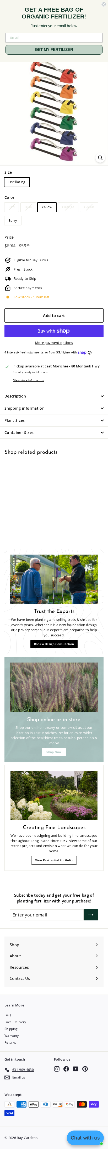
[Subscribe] (91, 914)
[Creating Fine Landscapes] (54, 795)
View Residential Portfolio (54, 860)
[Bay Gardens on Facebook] (66, 1069)
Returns (10, 1042)
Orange (68, 207)
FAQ (7, 1015)
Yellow (47, 207)
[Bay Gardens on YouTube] (75, 1069)
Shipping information (24, 408)
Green (89, 207)
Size (8, 172)
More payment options (54, 342)
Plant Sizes (14, 420)
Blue (28, 207)
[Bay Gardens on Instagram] (57, 1069)
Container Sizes (19, 432)
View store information (28, 380)
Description (15, 396)
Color (9, 197)
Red (11, 207)
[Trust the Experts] (54, 579)
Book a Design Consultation (54, 644)
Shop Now (54, 752)
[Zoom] (100, 158)
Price (9, 237)
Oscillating (16, 181)
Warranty (11, 1035)
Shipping (11, 1029)
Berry (12, 220)
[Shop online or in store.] (54, 687)
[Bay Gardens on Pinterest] (85, 1069)
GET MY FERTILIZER (54, 50)
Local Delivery (15, 1022)
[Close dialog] (103, 4)
